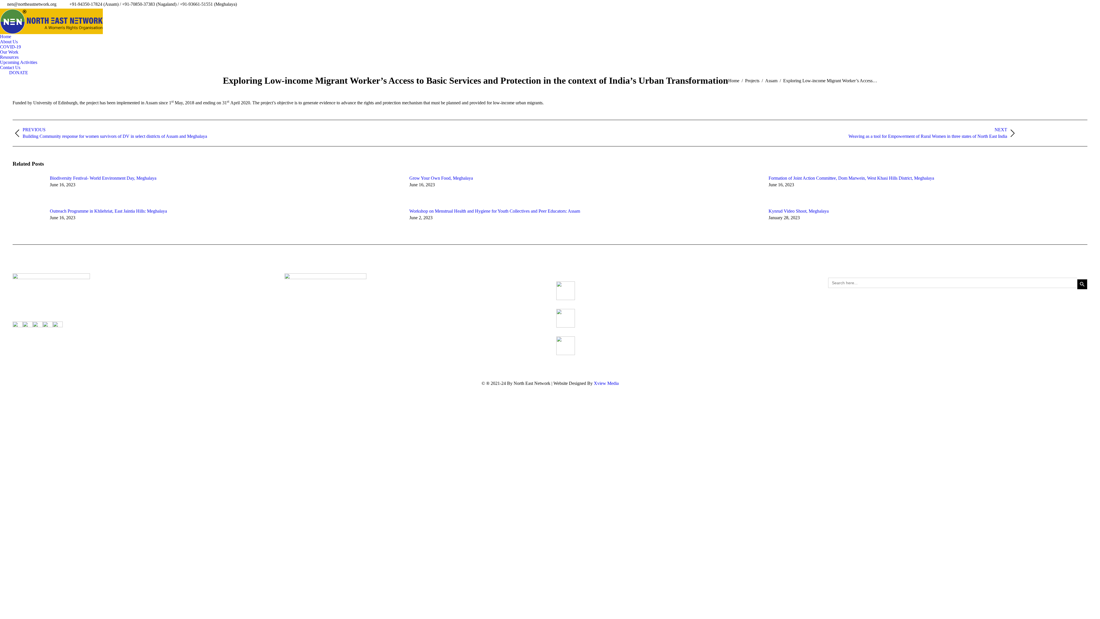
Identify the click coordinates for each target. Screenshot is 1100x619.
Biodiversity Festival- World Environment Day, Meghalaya (103, 178)
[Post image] (28, 188)
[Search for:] (952, 284)
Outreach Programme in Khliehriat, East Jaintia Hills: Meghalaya (108, 211)
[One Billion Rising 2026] (565, 345)
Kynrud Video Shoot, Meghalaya (799, 211)
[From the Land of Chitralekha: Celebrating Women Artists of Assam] (565, 290)
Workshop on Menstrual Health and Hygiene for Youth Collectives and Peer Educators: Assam (494, 211)
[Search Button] (1082, 284)
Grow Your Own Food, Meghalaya (441, 178)
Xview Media (606, 383)
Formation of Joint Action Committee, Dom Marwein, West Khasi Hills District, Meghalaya (851, 178)
